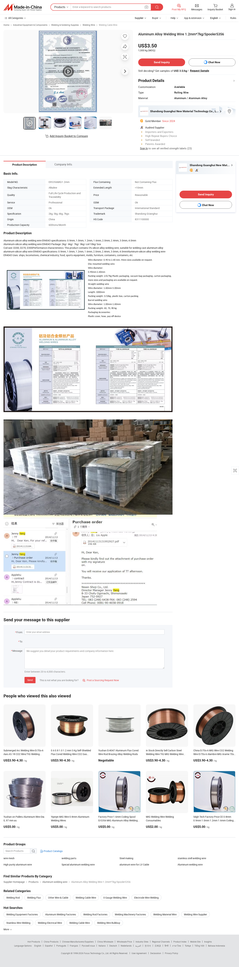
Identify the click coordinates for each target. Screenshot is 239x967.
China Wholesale (105, 941)
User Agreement (139, 953)
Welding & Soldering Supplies (65, 24)
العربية (138, 945)
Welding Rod (13, 897)
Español (49, 945)
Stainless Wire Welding (18, 922)
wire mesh (9, 858)
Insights (208, 941)
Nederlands (126, 945)
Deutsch (113, 945)
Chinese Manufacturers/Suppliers (78, 941)
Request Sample (199, 70)
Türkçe (188, 945)
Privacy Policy (171, 953)
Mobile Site (195, 941)
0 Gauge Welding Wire (115, 897)
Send (30, 680)
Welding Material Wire (165, 914)
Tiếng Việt (199, 945)
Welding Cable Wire (108, 24)
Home (6, 24)
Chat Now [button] (214, 62)
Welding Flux (34, 897)
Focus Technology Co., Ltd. (97, 953)
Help (173, 18)
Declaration (155, 953)
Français (74, 945)
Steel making (126, 858)
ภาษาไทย (176, 945)
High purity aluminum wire (17, 864)
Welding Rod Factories (95, 914)
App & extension (193, 18)
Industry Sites (142, 941)
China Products (51, 941)
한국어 (148, 945)
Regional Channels (161, 941)
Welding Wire (89, 24)
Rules (233, 18)
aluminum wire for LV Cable (134, 864)
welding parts (69, 858)
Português (61, 945)
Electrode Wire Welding (146, 897)
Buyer (155, 18)
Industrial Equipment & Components (30, 24)
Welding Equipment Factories (22, 914)
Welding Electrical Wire (50, 922)
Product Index (180, 941)
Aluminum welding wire (190, 864)
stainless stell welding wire (192, 858)
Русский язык (88, 945)
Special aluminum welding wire (78, 864)
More (6, 929)
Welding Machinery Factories (130, 914)
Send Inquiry (162, 62)
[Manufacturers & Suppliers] (22, 7)
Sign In (144, 148)
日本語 (158, 945)
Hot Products (33, 941)
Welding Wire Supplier (195, 914)
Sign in (232, 9)
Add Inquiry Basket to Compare (69, 136)
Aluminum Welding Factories (60, 914)
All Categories (15, 18)
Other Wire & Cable (58, 897)
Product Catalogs (53, 851)
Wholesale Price (124, 941)
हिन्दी (166, 945)
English (37, 945)
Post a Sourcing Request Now (101, 680)
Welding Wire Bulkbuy (108, 922)
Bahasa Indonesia (216, 945)
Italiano (102, 945)
